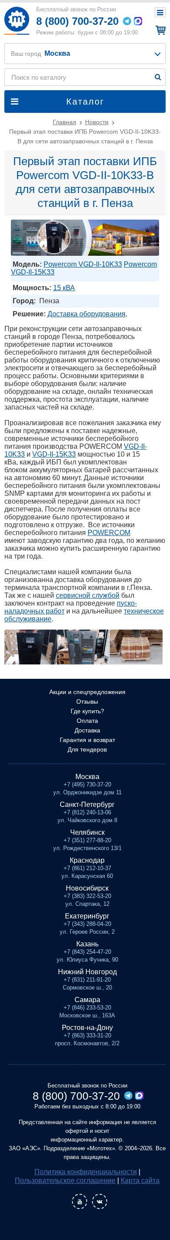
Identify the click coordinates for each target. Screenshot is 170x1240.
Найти (158, 77)
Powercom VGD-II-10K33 (83, 264)
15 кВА (64, 287)
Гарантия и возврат (87, 739)
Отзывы (87, 701)
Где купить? (87, 711)
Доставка (87, 730)
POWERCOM (109, 532)
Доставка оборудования (87, 314)
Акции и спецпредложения (87, 691)
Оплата (87, 720)
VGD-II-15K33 (54, 454)
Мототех (16, 21)
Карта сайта (140, 1180)
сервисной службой (87, 595)
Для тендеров (87, 749)
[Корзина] (159, 30)
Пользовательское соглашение (65, 1180)
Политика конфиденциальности (85, 1172)
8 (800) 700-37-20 (77, 21)
